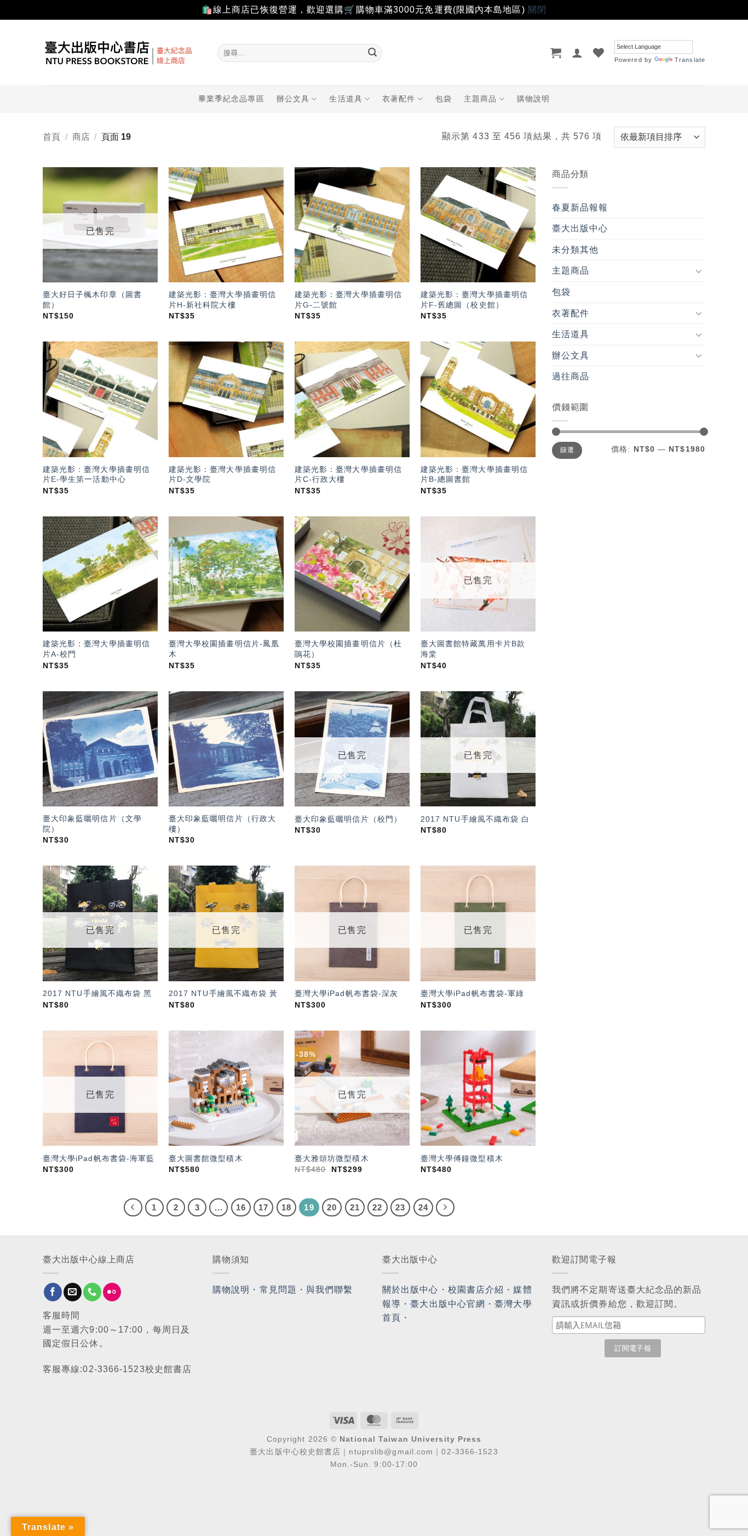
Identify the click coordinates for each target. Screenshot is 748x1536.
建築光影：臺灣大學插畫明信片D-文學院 (222, 474)
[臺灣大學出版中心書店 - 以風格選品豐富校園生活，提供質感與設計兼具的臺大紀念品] (122, 53)
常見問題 (278, 1289)
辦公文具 (293, 98)
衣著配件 (398, 98)
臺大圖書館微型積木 (206, 1158)
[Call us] (92, 1292)
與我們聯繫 (329, 1289)
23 (400, 1207)
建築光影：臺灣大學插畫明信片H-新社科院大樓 (222, 299)
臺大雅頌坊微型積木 (332, 1158)
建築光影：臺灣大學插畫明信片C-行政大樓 (348, 474)
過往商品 (570, 376)
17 (263, 1207)
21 (355, 1207)
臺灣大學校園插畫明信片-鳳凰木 (224, 648)
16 (241, 1207)
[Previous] (133, 1207)
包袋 (443, 98)
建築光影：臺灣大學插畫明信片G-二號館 (348, 299)
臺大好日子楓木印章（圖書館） (92, 299)
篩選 (567, 450)
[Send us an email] (73, 1292)
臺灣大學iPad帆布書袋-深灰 (347, 993)
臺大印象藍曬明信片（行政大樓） (222, 823)
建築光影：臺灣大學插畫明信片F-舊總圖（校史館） (474, 299)
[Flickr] (112, 1292)
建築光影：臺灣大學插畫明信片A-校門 (96, 648)
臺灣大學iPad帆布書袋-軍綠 (473, 993)
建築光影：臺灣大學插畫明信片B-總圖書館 (474, 474)
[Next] (445, 1207)
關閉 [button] (537, 9)
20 (332, 1207)
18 (286, 1207)
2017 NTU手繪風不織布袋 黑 (97, 993)
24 (423, 1207)
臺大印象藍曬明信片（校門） (348, 819)
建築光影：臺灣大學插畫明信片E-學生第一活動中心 (96, 474)
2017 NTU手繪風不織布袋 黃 (223, 993)
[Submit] (372, 52)
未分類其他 (575, 249)
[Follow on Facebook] (53, 1292)
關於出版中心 (410, 1289)
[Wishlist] (599, 53)
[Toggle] (698, 270)
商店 (81, 136)
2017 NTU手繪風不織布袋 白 (475, 819)
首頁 (51, 136)
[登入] (577, 53)
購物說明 (533, 98)
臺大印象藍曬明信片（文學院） (92, 823)
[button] (556, 53)
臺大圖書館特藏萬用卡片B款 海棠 (473, 648)
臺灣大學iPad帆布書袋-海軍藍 (99, 1158)
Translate (690, 59)
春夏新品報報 (580, 207)
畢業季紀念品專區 (231, 98)
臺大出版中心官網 (447, 1304)
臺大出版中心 (580, 228)
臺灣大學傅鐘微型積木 (462, 1158)
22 (377, 1207)
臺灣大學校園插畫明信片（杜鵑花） (348, 648)
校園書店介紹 (476, 1289)
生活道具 (345, 98)
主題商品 (480, 98)
